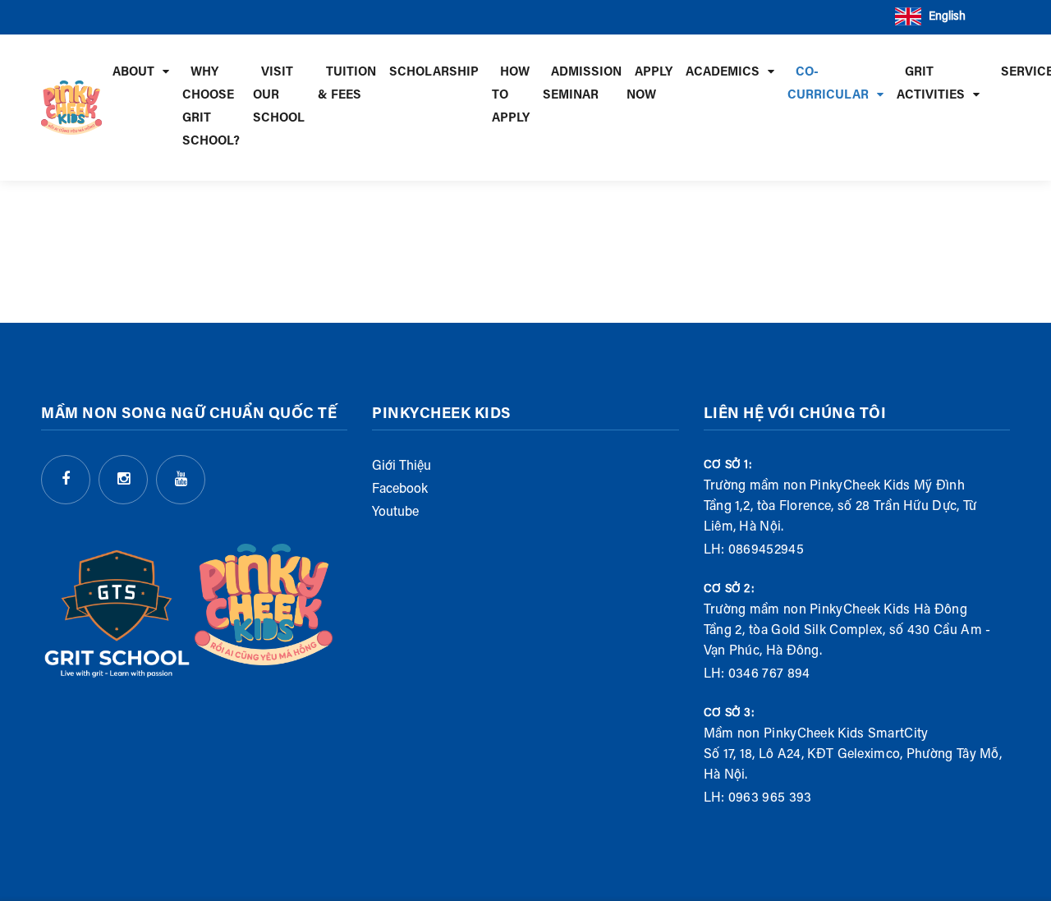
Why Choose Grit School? (211, 107)
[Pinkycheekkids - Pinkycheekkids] (71, 107)
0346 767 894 (769, 674)
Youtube (395, 512)
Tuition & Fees (347, 84)
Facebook (400, 489)
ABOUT (133, 73)
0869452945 (766, 550)
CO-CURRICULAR (828, 84)
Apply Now (649, 84)
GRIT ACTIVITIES (931, 84)
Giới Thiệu (401, 466)
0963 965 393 (770, 798)
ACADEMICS (723, 73)
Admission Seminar (582, 84)
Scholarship (434, 73)
